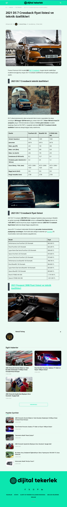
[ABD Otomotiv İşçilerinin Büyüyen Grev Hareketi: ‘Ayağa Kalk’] (19, 384)
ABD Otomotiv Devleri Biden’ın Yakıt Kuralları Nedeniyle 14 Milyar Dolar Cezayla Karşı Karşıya (17, 369)
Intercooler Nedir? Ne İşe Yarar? (24, 461)
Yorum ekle (33, 404)
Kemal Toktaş (23, 24)
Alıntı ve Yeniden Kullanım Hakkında (32, 494)
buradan (49, 231)
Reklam (33, 497)
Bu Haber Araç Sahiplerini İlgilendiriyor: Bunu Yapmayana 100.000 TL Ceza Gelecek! (37, 453)
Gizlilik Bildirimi (53, 494)
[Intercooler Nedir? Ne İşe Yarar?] (10, 463)
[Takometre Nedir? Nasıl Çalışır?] (10, 437)
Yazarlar (9, 494)
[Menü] (7, 3)
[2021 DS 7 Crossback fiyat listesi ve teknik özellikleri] (33, 48)
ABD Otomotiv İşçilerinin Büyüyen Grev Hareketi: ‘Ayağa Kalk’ (18, 395)
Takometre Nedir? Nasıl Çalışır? (24, 435)
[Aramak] (60, 3)
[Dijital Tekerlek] (33, 3)
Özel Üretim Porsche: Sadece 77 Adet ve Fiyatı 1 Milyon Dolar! (48, 368)
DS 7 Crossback (34, 70)
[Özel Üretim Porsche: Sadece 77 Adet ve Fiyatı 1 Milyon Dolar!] (48, 358)
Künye (16, 494)
